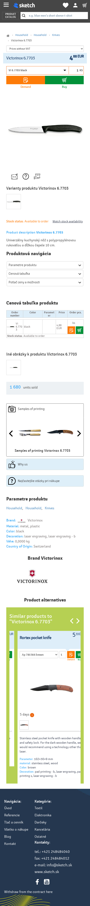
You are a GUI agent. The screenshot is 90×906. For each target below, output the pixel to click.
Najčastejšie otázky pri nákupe (39, 481)
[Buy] (64, 80)
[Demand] (25, 80)
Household (21, 35)
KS (81, 70)
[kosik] (85, 5)
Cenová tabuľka (19, 274)
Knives (56, 35)
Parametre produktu (23, 265)
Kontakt (10, 844)
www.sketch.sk (47, 871)
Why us (23, 464)
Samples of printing (31, 409)
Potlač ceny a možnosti (24, 282)
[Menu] (6, 4)
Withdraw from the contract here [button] (28, 892)
